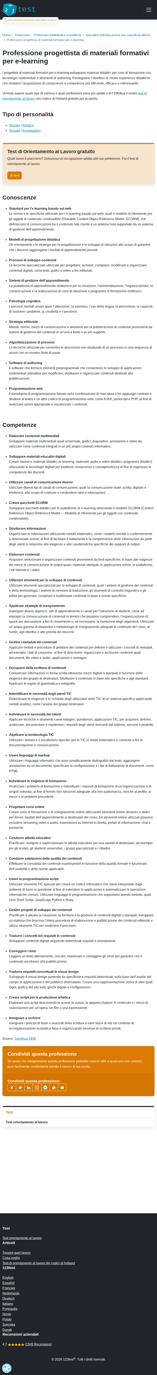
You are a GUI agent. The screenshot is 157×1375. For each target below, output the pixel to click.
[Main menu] (149, 10)
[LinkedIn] (28, 1087)
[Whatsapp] (53, 1087)
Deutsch (8, 1298)
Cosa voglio (11, 1258)
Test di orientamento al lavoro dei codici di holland (38, 1263)
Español (8, 1283)
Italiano (7, 1303)
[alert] (6, 1368)
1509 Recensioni (38, 1344)
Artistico (28, 125)
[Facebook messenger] (45, 1087)
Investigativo (31, 130)
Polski (6, 1319)
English (7, 1277)
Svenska (8, 1324)
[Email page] (62, 1087)
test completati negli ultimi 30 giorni (32, 20)
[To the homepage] (18, 10)
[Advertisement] (78, 1161)
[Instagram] (37, 1087)
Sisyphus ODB (25, 1038)
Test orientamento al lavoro (27, 1122)
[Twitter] (20, 1087)
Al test (14, 175)
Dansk (7, 1330)
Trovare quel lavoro (16, 1252)
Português (9, 1309)
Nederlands (10, 1293)
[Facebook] (12, 1087)
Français (8, 1288)
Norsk (6, 1314)
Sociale (14, 125)
